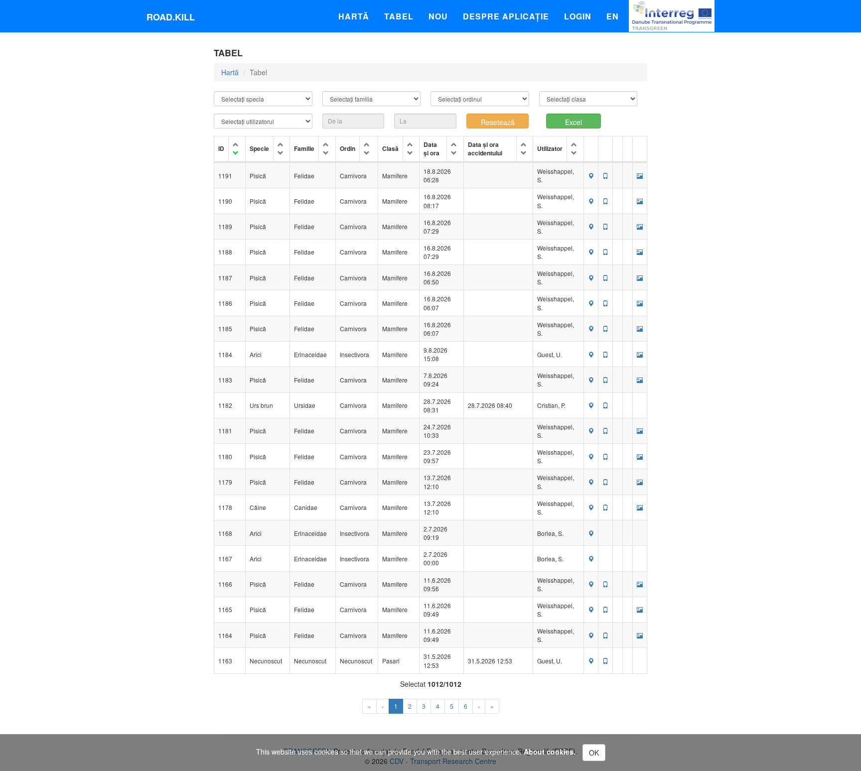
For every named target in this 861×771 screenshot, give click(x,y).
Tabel (399, 16)
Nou (438, 16)
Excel (573, 122)
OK (594, 753)
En (612, 16)
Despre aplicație (506, 16)
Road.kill (170, 16)
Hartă (353, 16)
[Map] (591, 175)
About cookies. (549, 752)
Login (577, 16)
